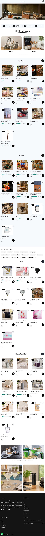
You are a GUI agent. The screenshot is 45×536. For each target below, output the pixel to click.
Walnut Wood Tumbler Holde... (36, 413)
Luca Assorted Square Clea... (36, 171)
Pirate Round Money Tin (35, 299)
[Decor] (42, 261)
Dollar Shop (3, 527)
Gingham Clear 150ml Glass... (21, 171)
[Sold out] (28, 81)
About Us (24, 504)
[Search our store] (41, 2)
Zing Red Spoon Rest (20, 120)
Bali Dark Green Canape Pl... (6, 76)
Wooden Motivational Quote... (7, 277)
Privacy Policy (25, 508)
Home (24, 500)
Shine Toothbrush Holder (6, 413)
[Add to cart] (13, 81)
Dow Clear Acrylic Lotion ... (6, 434)
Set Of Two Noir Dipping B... (6, 214)
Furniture (3, 523)
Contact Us (25, 506)
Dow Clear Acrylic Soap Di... (21, 369)
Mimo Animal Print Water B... (7, 98)
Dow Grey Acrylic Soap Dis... (35, 391)
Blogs (24, 502)
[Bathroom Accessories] (42, 354)
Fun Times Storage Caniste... (6, 120)
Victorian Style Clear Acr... (21, 299)
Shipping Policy (26, 510)
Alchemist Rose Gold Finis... (6, 141)
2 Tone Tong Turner (19, 76)
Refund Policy (25, 512)
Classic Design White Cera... (6, 299)
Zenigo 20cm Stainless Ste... (6, 193)
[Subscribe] (43, 523)
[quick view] (2, 82)
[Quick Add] (15, 452)
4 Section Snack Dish (34, 120)
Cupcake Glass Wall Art (35, 320)
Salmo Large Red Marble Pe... (21, 214)
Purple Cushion (4, 320)
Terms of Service (26, 513)
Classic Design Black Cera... (35, 277)
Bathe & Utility (3, 525)
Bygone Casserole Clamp (35, 76)
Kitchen (2, 521)
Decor (2, 520)
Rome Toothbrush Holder (6, 369)
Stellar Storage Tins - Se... (35, 98)
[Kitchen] (42, 60)
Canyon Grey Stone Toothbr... (21, 391)
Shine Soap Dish (4, 391)
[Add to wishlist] (13, 66)
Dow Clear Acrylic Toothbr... (21, 413)
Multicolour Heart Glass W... (6, 342)
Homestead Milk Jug (5, 236)
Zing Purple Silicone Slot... (21, 98)
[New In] (42, 155)
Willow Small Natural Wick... (21, 193)
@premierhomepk (25, 460)
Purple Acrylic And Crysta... (35, 369)
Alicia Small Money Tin (20, 277)
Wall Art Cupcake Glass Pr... (21, 320)
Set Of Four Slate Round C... (35, 193)
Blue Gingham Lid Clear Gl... (36, 214)
